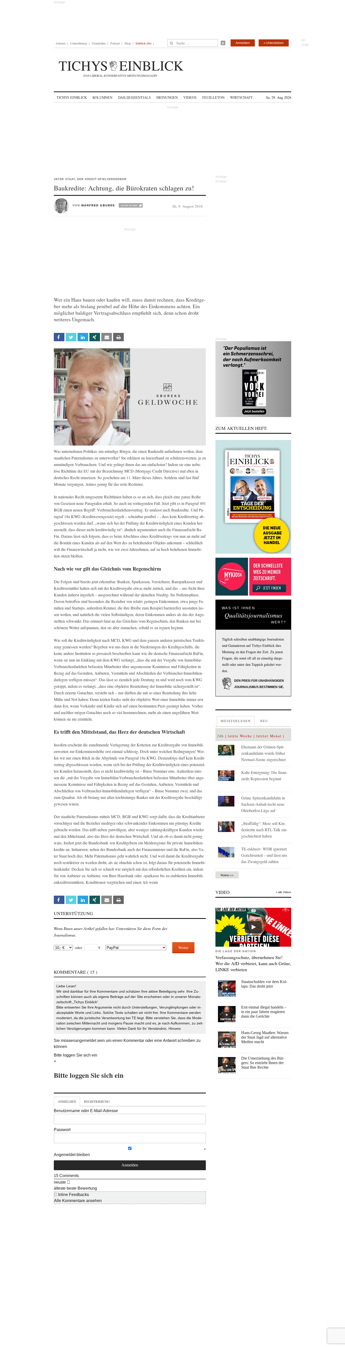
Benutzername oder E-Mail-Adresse (86, 1111)
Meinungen (167, 97)
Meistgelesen (236, 721)
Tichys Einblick (72, 97)
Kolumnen (102, 97)
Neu (264, 721)
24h (220, 735)
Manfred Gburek (98, 205)
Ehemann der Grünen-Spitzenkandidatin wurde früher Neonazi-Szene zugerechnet (263, 753)
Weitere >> (227, 875)
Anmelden (243, 43)
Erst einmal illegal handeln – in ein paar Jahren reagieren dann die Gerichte (263, 1011)
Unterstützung (78, 43)
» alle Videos (283, 892)
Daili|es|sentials (134, 97)
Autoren (60, 43)
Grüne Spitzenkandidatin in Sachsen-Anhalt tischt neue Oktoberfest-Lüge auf (263, 804)
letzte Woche (240, 735)
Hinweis (174, 1028)
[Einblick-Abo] (253, 497)
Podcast (115, 43)
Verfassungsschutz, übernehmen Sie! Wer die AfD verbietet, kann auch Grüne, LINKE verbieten (253, 963)
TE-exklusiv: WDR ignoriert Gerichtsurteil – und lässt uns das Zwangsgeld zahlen (264, 855)
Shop (128, 43)
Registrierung (97, 1101)
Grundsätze (99, 43)
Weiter (183, 947)
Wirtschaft (241, 97)
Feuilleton (213, 97)
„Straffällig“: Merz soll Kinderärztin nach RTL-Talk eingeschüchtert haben (264, 830)
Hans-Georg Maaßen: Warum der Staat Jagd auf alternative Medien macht (264, 1037)
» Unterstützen (274, 43)
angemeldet (85, 1040)
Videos (189, 97)
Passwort (62, 1130)
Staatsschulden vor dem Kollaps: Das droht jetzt (264, 983)
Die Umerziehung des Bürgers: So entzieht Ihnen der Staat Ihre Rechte (262, 1062)
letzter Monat (269, 735)
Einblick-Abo (144, 43)
